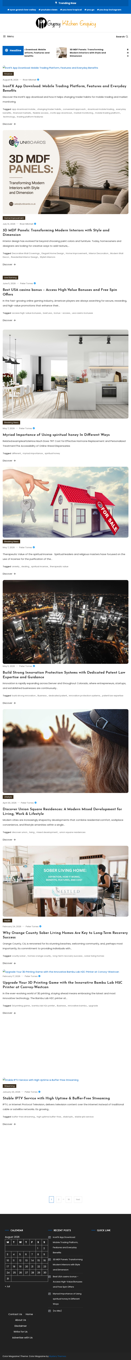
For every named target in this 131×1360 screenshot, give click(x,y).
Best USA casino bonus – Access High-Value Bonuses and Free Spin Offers (67, 1281)
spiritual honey (52, 453)
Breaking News (11, 422)
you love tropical (72, 9)
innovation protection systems (84, 695)
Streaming (9, 1086)
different (16, 453)
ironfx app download (61, 112)
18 (69, 1199)
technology (9, 116)
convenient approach (74, 109)
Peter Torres (26, 283)
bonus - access (62, 313)
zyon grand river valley (23, 9)
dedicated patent (58, 695)
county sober (19, 955)
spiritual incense (39, 566)
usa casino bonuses (82, 313)
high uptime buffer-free (49, 1116)
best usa (47, 313)
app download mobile (23, 109)
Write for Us (20, 1331)
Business (42, 695)
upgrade (93, 1005)
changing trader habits (49, 109)
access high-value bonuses (26, 313)
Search (120, 36)
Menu (10, 36)
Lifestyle (8, 797)
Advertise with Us (22, 1337)
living (32, 832)
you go (90, 9)
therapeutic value (59, 566)
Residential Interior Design (24, 257)
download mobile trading (101, 109)
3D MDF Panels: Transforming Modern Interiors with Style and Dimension (78, 52)
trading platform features (30, 116)
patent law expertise (112, 695)
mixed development (47, 832)
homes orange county (39, 955)
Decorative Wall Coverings (26, 253)
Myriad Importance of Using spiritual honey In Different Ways (56, 435)
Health (7, 920)
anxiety (15, 566)
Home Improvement (14, 218)
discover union (19, 832)
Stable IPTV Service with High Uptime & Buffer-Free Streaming (56, 1098)
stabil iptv (68, 1116)
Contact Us (15, 1314)
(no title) (57, 1310)
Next (78, 1199)
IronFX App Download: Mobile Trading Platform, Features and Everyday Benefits (65, 1245)
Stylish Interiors (47, 257)
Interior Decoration (98, 253)
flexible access (40, 112)
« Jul (7, 1286)
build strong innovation (24, 695)
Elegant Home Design (53, 253)
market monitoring (83, 112)
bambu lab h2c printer (43, 1005)
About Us (20, 1320)
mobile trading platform (107, 112)
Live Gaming (10, 277)
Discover (8, 124)
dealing (25, 566)
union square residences (72, 832)
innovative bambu (77, 1005)
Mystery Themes (57, 1356)
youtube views (49, 9)
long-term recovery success (67, 955)
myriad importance (33, 453)
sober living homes (94, 955)
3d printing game (21, 1005)
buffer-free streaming (23, 1116)
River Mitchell (29, 79)
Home (29, 1314)
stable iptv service (84, 1116)
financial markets (22, 112)
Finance (8, 73)
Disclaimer (21, 1326)
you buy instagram (110, 9)
